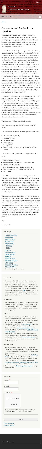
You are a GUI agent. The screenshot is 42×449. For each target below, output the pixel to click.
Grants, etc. (9, 245)
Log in (38, 2)
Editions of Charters (10, 258)
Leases (8, 247)
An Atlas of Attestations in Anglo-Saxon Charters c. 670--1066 (21, 362)
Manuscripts (8, 256)
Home (3, 22)
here (24, 290)
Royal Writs (8, 250)
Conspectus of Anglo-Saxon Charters (14, 269)
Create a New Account (29, 337)
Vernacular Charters (10, 252)
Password (6, 386)
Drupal (11, 442)
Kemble (12, 6)
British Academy (26, 324)
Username (6, 380)
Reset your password (9, 425)
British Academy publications (25, 328)
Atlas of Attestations (10, 267)
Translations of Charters (11, 265)
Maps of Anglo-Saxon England (24, 366)
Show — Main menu (7, 17)
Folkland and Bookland (11, 235)
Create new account (9, 423)
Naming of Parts (9, 241)
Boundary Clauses (9, 254)
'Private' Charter (9, 243)
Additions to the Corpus (11, 260)
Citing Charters (9, 262)
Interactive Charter (10, 239)
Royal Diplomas (9, 237)
